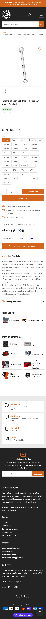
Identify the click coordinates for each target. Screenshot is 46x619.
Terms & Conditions (10, 529)
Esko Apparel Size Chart (11, 548)
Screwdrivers (15, 364)
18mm (34, 149)
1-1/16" (23, 179)
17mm (25, 149)
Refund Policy (7, 551)
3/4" (15, 174)
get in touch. (29, 238)
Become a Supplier (9, 535)
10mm (39, 140)
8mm (22, 140)
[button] (36, 326)
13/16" (24, 174)
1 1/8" (33, 179)
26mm (34, 157)
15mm (6, 149)
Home (4, 33)
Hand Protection (14, 375)
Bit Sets (13, 344)
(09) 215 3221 (14, 587)
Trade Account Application (12, 558)
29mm (25, 161)
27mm (6, 161)
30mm (34, 161)
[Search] (41, 24)
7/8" (33, 174)
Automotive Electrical (37, 375)
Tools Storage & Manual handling (36, 364)
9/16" (23, 170)
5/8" (31, 170)
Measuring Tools (36, 344)
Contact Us (6, 525)
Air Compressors (37, 353)
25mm (25, 157)
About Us (5, 522)
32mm (6, 166)
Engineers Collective (26, 605)
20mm (15, 153)
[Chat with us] (40, 613)
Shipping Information (10, 554)
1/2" (14, 170)
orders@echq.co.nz (15, 581)
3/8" (32, 166)
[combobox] (23, 24)
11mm (6, 144)
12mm (15, 144)
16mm (15, 149)
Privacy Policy (8, 532)
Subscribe (38, 474)
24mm (15, 157)
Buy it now (23, 198)
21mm (25, 153)
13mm (25, 144)
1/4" (15, 166)
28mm (15, 161)
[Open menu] (41, 14)
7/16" (6, 170)
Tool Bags (14, 353)
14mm (34, 144)
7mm (14, 140)
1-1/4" (6, 183)
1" (15, 179)
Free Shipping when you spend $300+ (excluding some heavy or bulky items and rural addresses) (23, 4)
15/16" (6, 179)
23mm (6, 157)
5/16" (23, 166)
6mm (6, 140)
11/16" (6, 174)
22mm (34, 153)
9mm (31, 140)
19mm (6, 153)
